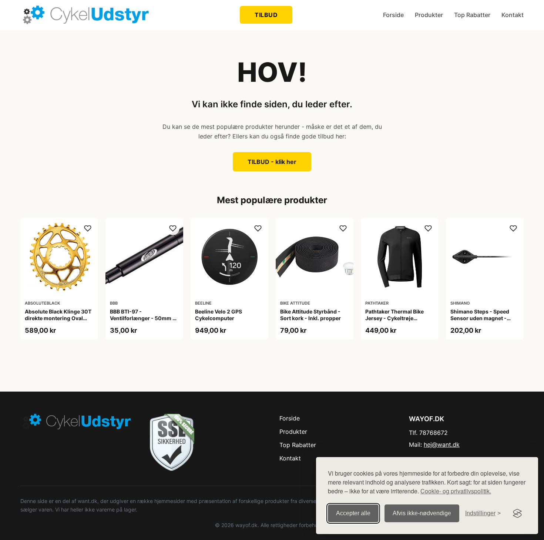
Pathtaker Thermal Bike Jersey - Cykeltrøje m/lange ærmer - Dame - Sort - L (396, 321)
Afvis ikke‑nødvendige (422, 513)
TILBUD (266, 15)
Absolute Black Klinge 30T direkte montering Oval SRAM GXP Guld (58, 318)
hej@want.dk (442, 444)
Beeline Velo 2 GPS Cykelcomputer (218, 314)
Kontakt (512, 15)
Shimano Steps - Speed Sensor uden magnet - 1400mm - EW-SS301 (479, 318)
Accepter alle (353, 513)
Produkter (429, 15)
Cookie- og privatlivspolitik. (455, 491)
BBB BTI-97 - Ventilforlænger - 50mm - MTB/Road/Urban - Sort (142, 318)
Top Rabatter (472, 15)
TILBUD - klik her (272, 161)
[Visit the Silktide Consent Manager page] (517, 513)
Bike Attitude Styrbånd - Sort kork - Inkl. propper (310, 314)
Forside (393, 15)
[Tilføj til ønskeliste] (87, 228)
